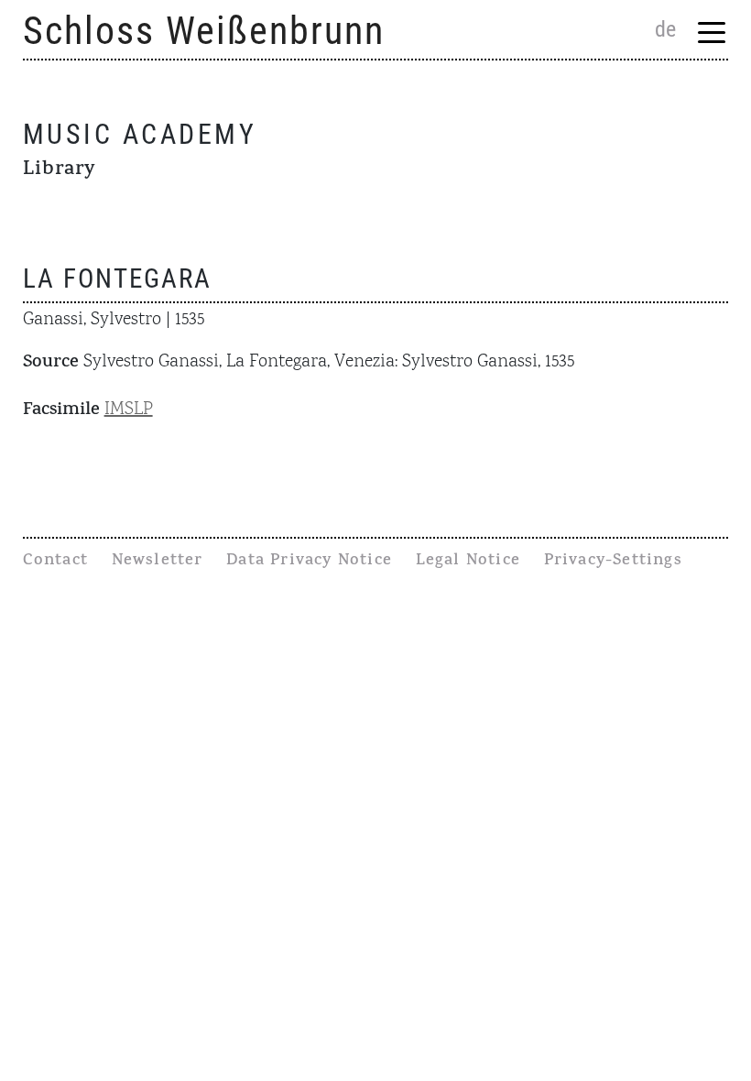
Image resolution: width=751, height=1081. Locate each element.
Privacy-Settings (613, 561)
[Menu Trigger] (711, 31)
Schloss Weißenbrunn (204, 30)
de (665, 29)
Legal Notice (468, 561)
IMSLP (128, 409)
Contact (55, 561)
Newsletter (157, 561)
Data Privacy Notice (309, 561)
